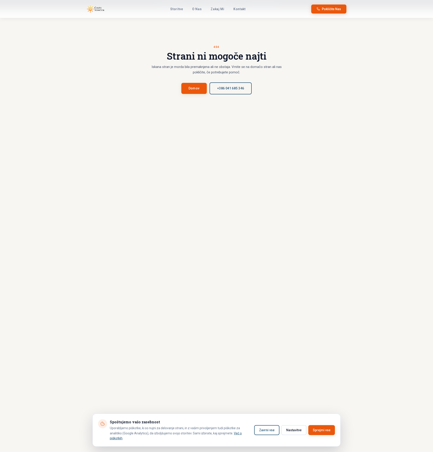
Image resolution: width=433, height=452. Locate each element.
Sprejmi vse (321, 430)
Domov (194, 88)
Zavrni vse (266, 430)
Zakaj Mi (217, 9)
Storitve (176, 9)
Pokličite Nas (331, 9)
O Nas (197, 9)
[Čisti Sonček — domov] (96, 9)
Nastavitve (294, 430)
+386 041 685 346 (230, 88)
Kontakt (239, 9)
